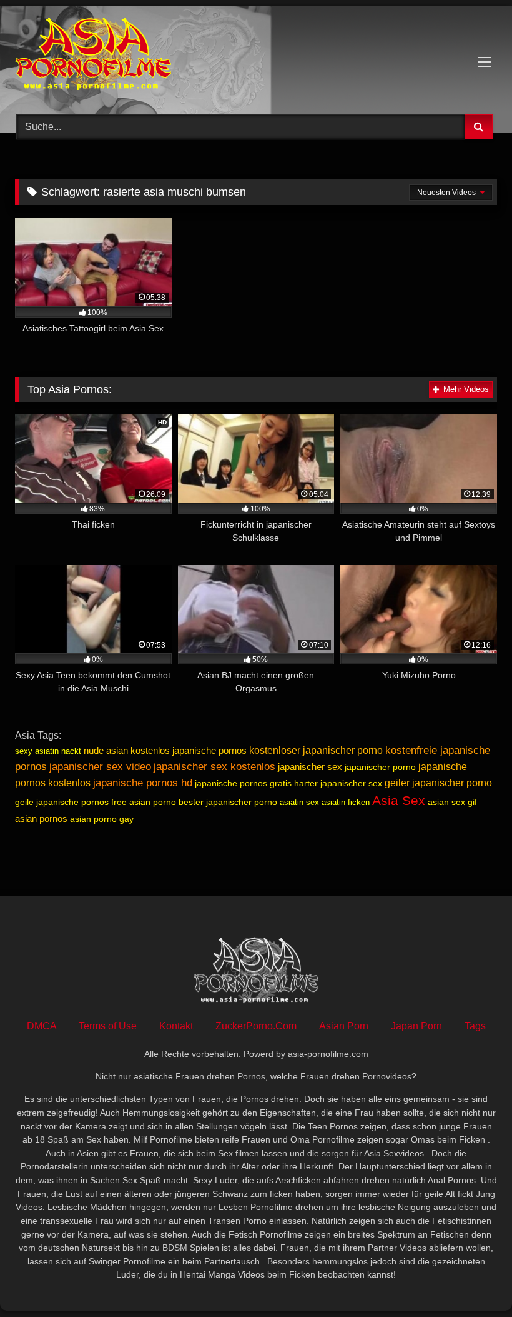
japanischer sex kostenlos (214, 766)
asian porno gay (102, 819)
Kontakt (176, 1026)
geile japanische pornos (62, 802)
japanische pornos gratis (243, 783)
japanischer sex (310, 766)
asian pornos (41, 818)
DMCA (41, 1026)
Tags (475, 1026)
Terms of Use (108, 1026)
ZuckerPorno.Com (256, 1026)
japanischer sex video (100, 766)
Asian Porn (343, 1026)
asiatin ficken (346, 802)
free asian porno (143, 802)
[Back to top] (473, 1280)
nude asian (106, 750)
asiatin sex (299, 802)
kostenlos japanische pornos (188, 750)
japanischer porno (380, 767)
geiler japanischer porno (438, 783)
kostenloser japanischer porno (316, 750)
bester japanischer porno (228, 802)
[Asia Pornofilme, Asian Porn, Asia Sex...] (256, 56)
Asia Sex (398, 800)
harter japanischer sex (338, 783)
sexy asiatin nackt (48, 751)
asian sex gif (452, 802)
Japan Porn (416, 1026)
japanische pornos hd (142, 782)
